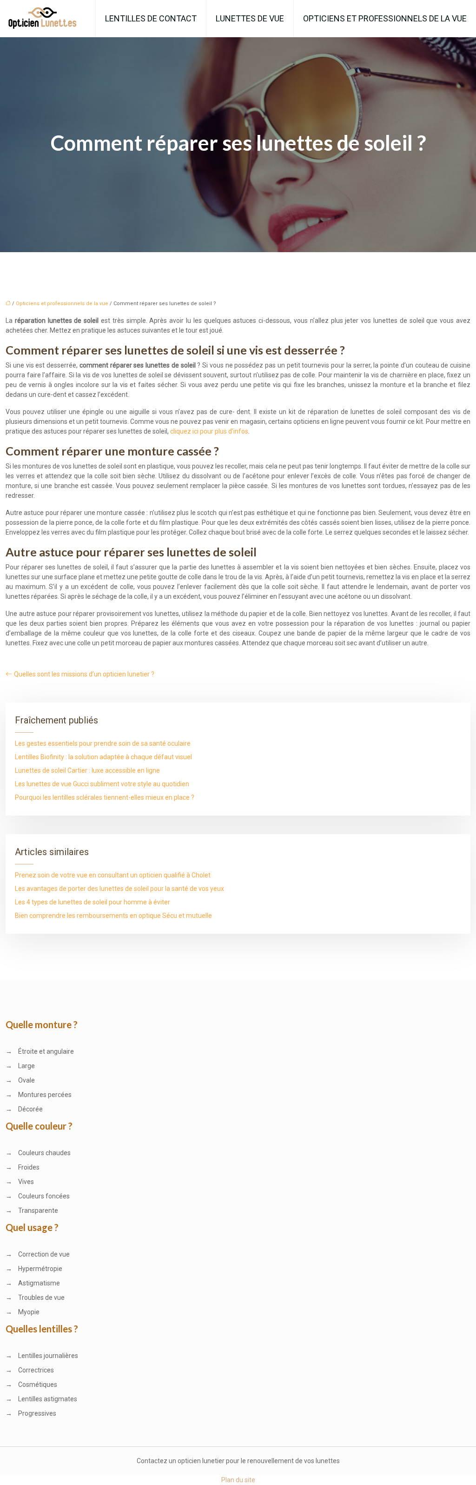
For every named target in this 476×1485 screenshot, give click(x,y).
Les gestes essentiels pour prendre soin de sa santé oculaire (103, 743)
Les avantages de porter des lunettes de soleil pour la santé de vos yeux (119, 888)
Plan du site (238, 1480)
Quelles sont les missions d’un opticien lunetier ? (84, 674)
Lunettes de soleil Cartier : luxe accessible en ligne (87, 770)
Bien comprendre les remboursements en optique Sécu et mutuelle (113, 915)
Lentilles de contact (151, 18)
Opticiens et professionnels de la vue (385, 18)
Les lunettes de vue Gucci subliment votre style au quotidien (102, 784)
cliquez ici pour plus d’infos (209, 431)
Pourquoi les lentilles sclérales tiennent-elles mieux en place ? (104, 797)
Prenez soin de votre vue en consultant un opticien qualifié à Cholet (113, 875)
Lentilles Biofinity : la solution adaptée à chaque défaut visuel (103, 757)
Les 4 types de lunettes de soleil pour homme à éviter (92, 902)
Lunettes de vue (250, 18)
